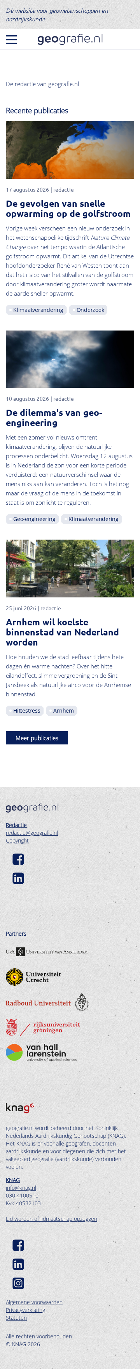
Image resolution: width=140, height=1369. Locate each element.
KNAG (13, 1180)
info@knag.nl (21, 1187)
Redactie (16, 825)
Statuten (16, 1317)
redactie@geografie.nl (32, 832)
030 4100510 (22, 1195)
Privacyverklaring (25, 1310)
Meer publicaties (37, 738)
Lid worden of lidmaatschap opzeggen (51, 1218)
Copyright (17, 840)
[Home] (70, 39)
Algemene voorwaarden (34, 1302)
